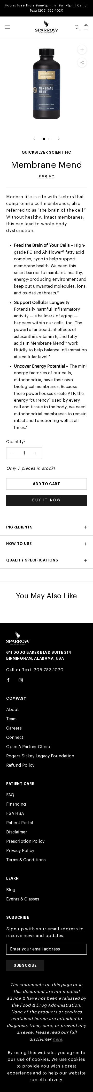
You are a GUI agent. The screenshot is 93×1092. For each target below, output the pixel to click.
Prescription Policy (25, 841)
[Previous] (34, 139)
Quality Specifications (32, 560)
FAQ (10, 795)
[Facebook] (8, 679)
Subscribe (25, 965)
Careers (14, 728)
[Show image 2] (49, 139)
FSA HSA (15, 814)
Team (11, 719)
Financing (16, 804)
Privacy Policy (20, 851)
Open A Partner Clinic (28, 747)
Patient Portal (19, 823)
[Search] (77, 27)
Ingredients (19, 527)
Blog (11, 890)
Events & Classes (22, 899)
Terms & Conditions (26, 860)
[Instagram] (21, 679)
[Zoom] (82, 49)
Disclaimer (16, 832)
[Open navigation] (7, 27)
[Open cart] (86, 26)
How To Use (19, 543)
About (12, 710)
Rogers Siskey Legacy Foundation (40, 756)
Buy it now (46, 500)
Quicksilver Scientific (46, 152)
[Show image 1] (44, 139)
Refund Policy (20, 765)
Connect (14, 737)
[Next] (59, 139)
